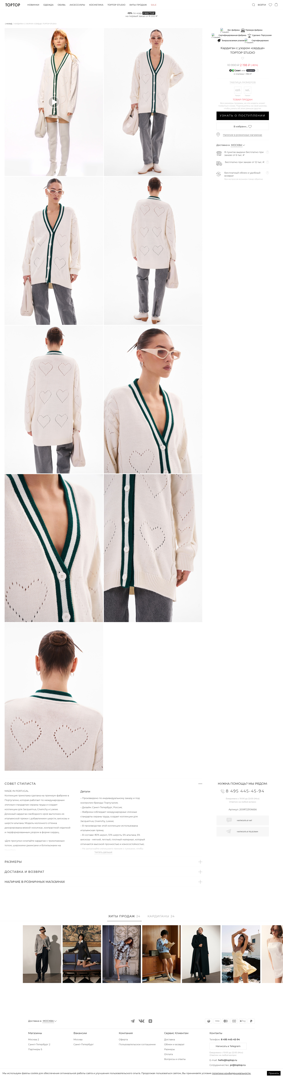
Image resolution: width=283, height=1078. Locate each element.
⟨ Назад (8, 24)
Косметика (96, 5)
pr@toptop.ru (238, 1065)
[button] (103, 784)
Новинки (33, 5)
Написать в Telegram (228, 1046)
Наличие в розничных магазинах (242, 134)
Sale (153, 5)
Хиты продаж (138, 5)
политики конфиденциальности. (231, 1073)
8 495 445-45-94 (230, 1039)
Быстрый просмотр (42, 976)
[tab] (124, 918)
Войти (262, 5)
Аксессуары (77, 5)
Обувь (62, 5)
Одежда (48, 5)
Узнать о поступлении (242, 115)
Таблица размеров (243, 82)
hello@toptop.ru (227, 1060)
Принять (274, 1073)
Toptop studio (116, 5)
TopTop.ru (13, 4)
